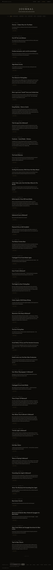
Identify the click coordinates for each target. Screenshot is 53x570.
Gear (26, 16)
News (35, 16)
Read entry (14, 30)
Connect (49, 1)
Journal (43, 1)
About (39, 1)
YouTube (41, 564)
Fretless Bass (21, 16)
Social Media (39, 16)
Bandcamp (45, 564)
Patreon (49, 564)
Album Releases (15, 16)
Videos (44, 16)
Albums (34, 1)
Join (23, 564)
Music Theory (30, 16)
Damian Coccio (7, 1)
